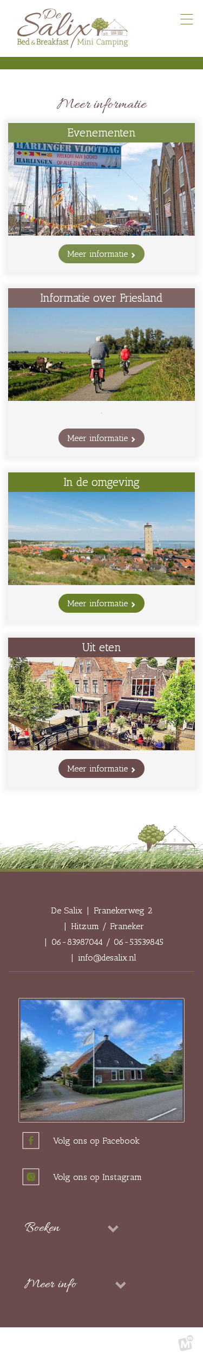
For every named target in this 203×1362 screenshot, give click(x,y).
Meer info (50, 1285)
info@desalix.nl (107, 957)
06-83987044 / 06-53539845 (107, 942)
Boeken (42, 1228)
